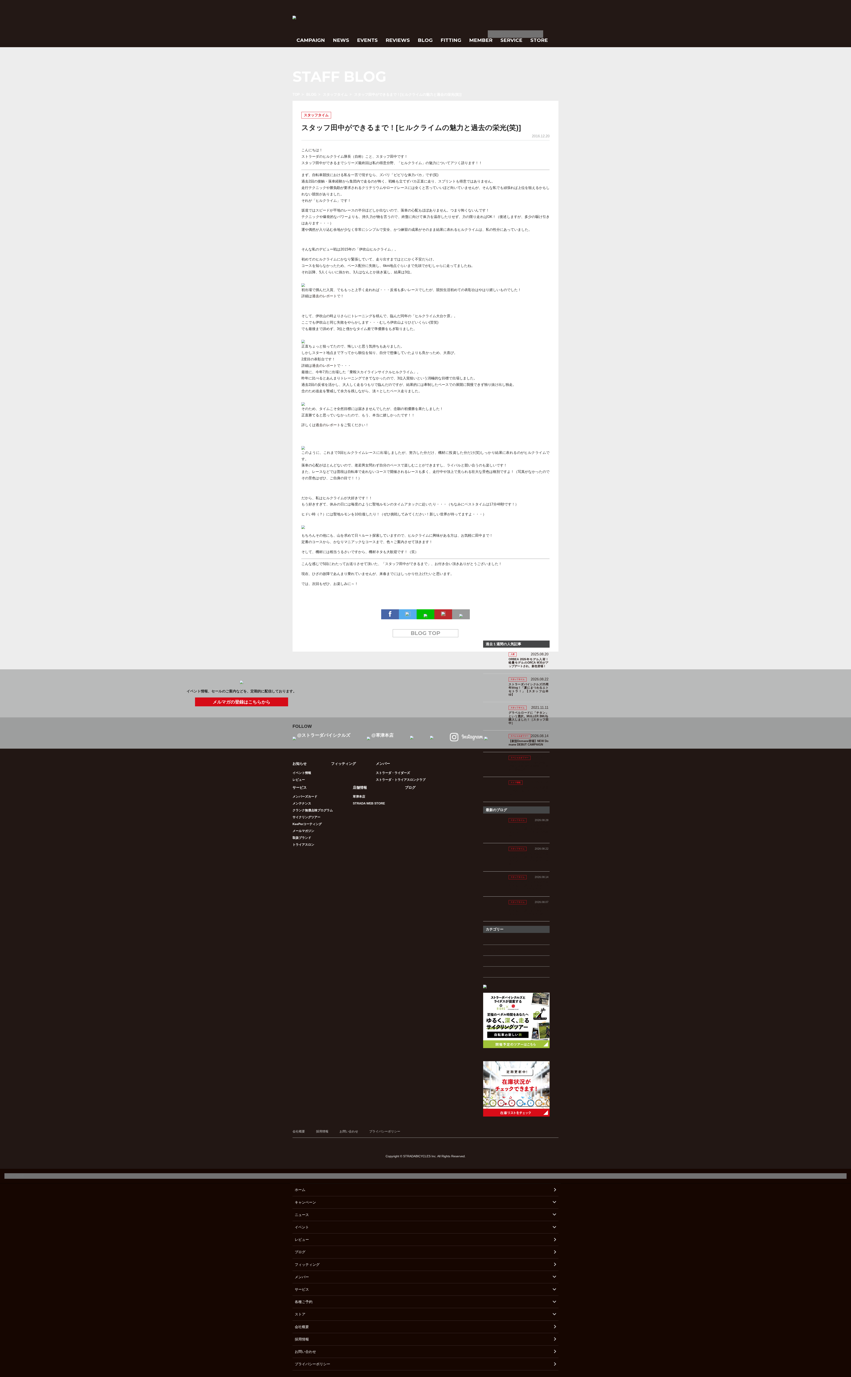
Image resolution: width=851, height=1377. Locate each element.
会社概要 (299, 1131)
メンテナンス (302, 803)
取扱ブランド (302, 837)
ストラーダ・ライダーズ (393, 773)
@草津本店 (382, 735)
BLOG (425, 40)
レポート (492, 972)
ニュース (302, 1215)
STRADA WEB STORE (369, 803)
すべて (490, 939)
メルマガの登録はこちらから (241, 702)
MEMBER (480, 40)
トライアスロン (303, 844)
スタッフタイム (335, 94)
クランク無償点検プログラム (313, 810)
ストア (300, 1314)
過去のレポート (324, 296)
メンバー (302, 1277)
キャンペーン (305, 1202)
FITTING (451, 40)
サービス (302, 1289)
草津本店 (359, 796)
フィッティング (343, 763)
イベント (302, 1227)
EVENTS (367, 40)
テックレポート (498, 961)
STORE (539, 40)
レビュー (299, 779)
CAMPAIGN (311, 40)
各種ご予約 (303, 1302)
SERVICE (511, 40)
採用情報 (322, 1131)
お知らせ (300, 763)
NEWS (341, 40)
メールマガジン (303, 831)
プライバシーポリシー (384, 1131)
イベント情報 (302, 773)
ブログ (410, 787)
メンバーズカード (305, 796)
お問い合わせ (349, 1131)
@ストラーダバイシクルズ (323, 735)
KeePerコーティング (307, 824)
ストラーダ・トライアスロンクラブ (401, 779)
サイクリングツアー (306, 817)
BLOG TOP (425, 633)
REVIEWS (398, 40)
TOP (296, 94)
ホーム (300, 1190)
